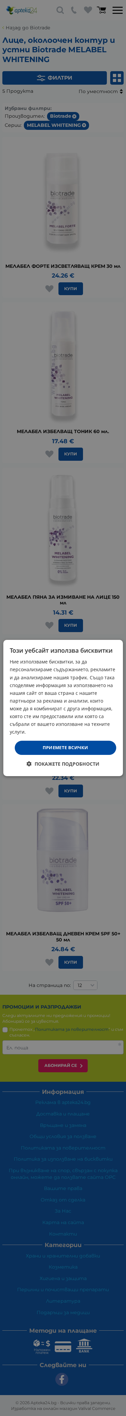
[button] (63, 764)
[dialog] (63, 708)
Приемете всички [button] (65, 747)
